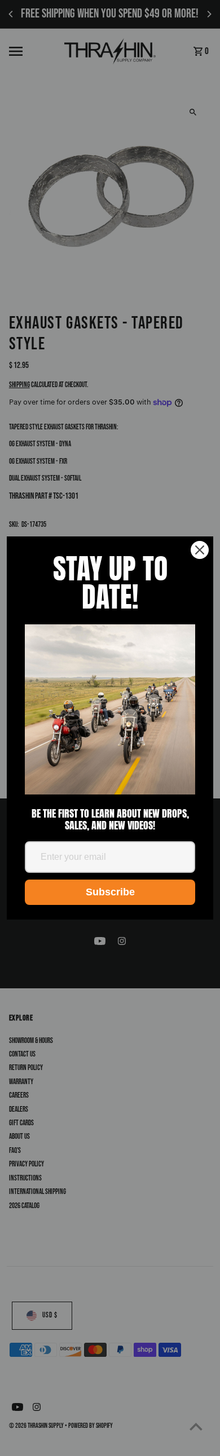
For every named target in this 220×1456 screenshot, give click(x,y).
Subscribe (110, 892)
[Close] (199, 549)
